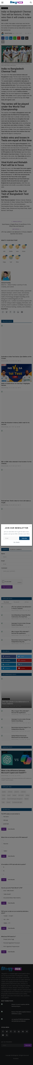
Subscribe (24, 538)
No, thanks (17, 542)
